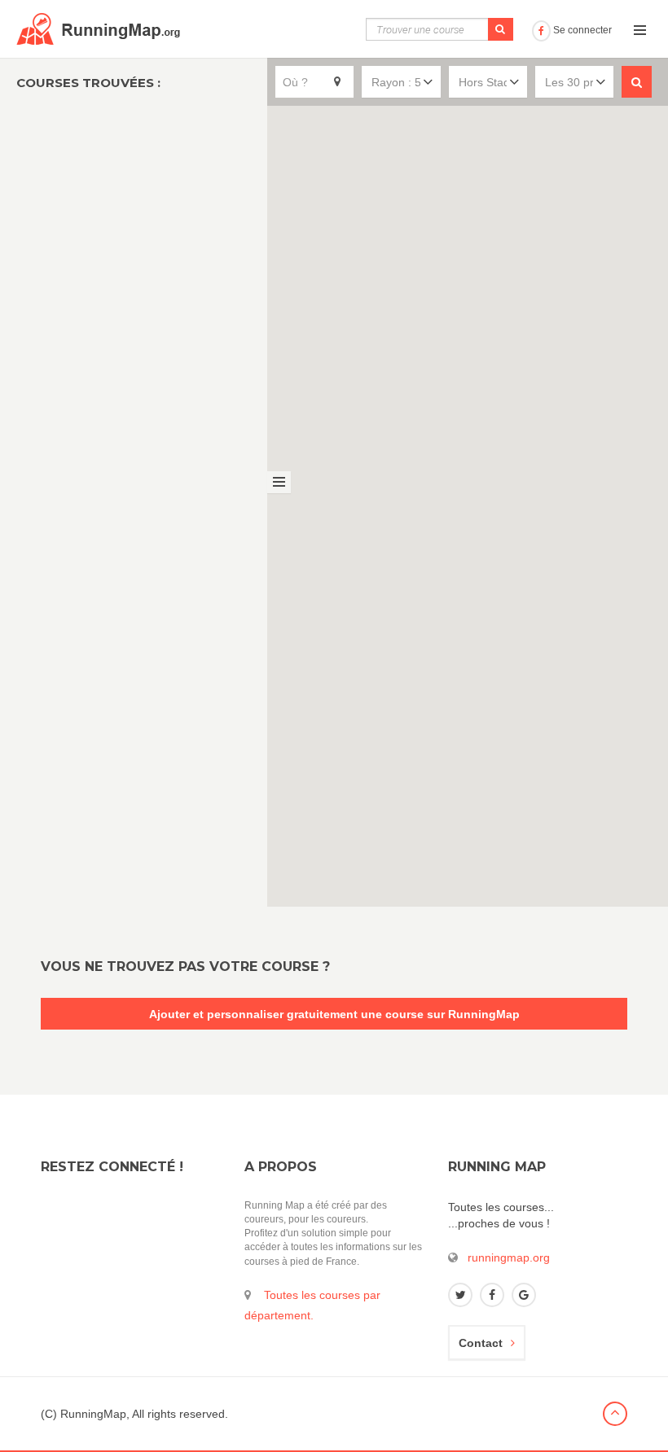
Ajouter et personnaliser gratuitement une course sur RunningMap (334, 1014)
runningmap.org (509, 1257)
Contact (481, 1342)
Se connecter (581, 30)
